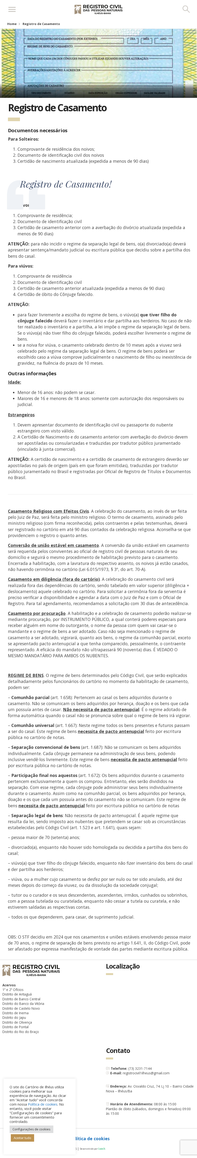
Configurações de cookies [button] (31, 1129)
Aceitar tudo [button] (22, 1138)
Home (12, 24)
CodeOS (101, 1148)
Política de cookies (90, 1138)
